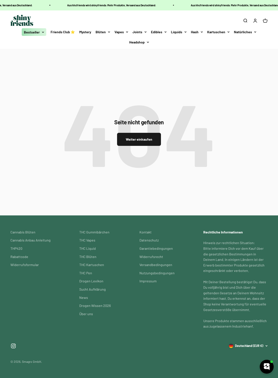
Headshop (137, 42)
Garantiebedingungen (156, 248)
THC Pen (85, 273)
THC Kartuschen (91, 265)
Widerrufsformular (24, 265)
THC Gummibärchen (94, 232)
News (83, 297)
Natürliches (243, 32)
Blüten (101, 32)
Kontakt (145, 232)
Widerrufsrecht (151, 257)
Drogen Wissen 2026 (95, 305)
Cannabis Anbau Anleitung (30, 240)
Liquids (176, 32)
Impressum (148, 281)
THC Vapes (87, 240)
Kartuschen (216, 32)
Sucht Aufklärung (92, 289)
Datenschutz (149, 240)
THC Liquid (87, 248)
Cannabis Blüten (22, 232)
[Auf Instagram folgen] (13, 346)
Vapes (119, 32)
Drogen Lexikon (91, 281)
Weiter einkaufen (139, 139)
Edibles (156, 32)
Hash (195, 32)
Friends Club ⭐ (63, 32)
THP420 (16, 248)
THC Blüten (87, 257)
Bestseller (32, 32)
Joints (137, 32)
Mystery (85, 32)
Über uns (86, 314)
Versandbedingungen (155, 265)
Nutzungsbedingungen (157, 273)
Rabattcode (19, 257)
